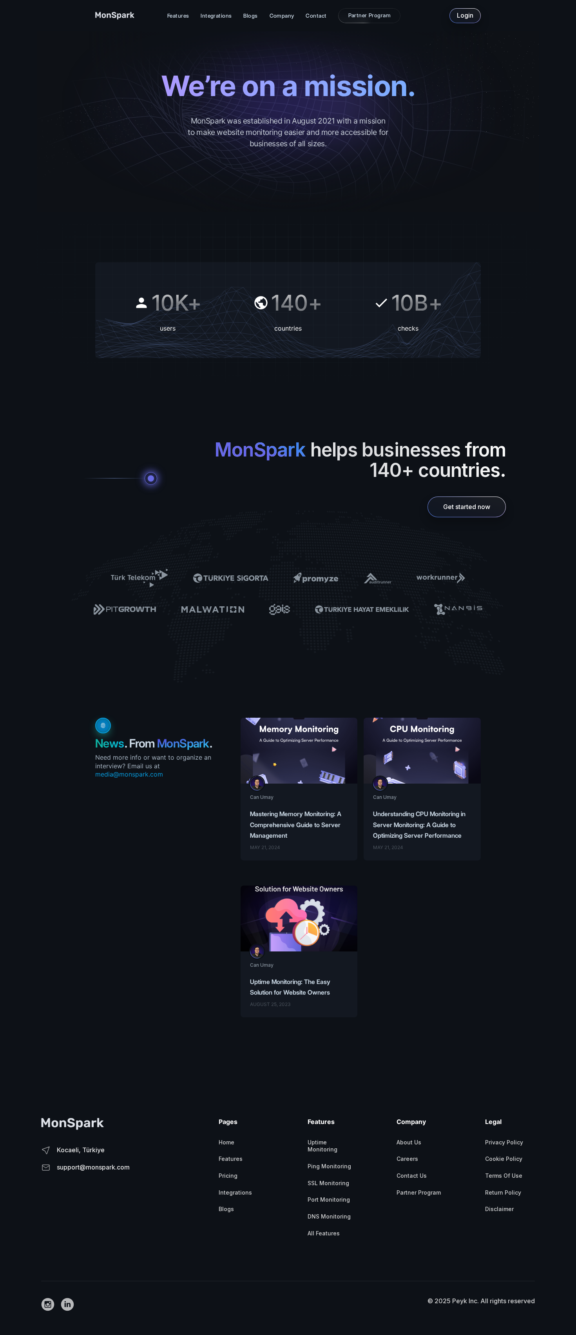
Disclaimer (499, 1209)
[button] (178, 15)
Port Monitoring (329, 1199)
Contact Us (412, 1175)
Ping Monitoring (329, 1166)
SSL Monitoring (328, 1183)
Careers (407, 1158)
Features (178, 16)
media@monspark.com (129, 774)
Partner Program (419, 1192)
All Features (324, 1233)
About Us (409, 1142)
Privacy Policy (504, 1142)
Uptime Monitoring (322, 1146)
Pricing (228, 1175)
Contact (316, 16)
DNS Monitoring (329, 1216)
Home (226, 1142)
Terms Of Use (503, 1175)
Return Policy (503, 1192)
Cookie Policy (503, 1158)
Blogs (250, 16)
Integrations (216, 16)
